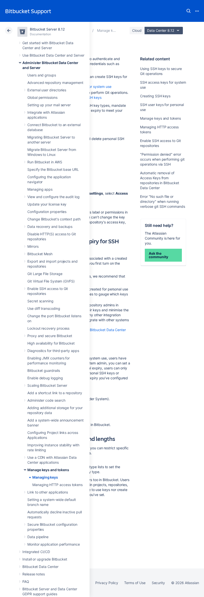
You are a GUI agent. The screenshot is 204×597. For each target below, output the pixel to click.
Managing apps (39, 189)
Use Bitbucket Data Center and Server (53, 55)
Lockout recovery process (48, 328)
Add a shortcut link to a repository (54, 393)
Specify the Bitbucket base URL (53, 169)
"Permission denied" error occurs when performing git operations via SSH (162, 159)
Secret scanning (40, 301)
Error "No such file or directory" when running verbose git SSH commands (162, 201)
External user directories (46, 90)
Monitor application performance (53, 544)
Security (158, 583)
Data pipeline (38, 537)
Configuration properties (46, 212)
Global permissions (42, 97)
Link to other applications (47, 492)
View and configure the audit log (53, 197)
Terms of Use (134, 583)
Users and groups (41, 75)
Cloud (137, 30)
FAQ (25, 581)
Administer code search (46, 400)
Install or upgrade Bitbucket (44, 559)
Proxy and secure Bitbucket (49, 336)
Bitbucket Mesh (39, 254)
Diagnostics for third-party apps (53, 351)
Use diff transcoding (43, 308)
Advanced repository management (55, 82)
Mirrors (33, 246)
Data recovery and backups (49, 226)
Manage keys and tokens (48, 470)
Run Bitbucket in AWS (44, 162)
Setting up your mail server (49, 105)
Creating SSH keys (155, 96)
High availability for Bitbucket (51, 343)
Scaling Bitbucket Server (47, 385)
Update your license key (46, 204)
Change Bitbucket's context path (54, 219)
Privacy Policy (106, 583)
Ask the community (158, 255)
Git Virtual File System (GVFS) (51, 281)
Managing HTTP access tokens (57, 485)
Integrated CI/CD (36, 552)
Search (189, 11)
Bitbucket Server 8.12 (47, 29)
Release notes (33, 574)
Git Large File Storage (44, 274)
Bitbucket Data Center (40, 566)
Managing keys (45, 477)
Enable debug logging (45, 378)
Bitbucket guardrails (43, 370)
